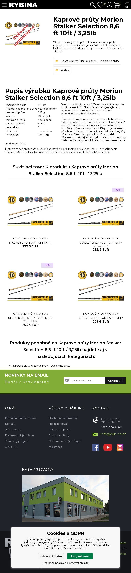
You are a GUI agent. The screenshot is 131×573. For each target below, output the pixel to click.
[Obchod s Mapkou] (65, 498)
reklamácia (56, 447)
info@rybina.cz (113, 434)
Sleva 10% (11, 447)
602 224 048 (111, 427)
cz (127, 3)
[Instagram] (120, 447)
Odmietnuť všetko (51, 556)
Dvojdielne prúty (109, 60)
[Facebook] (95, 447)
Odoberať (115, 380)
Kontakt (10, 423)
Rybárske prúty (69, 60)
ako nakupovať (58, 423)
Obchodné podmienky (63, 418)
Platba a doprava (59, 429)
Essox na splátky (59, 435)
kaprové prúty (88, 60)
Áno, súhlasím (80, 556)
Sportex (64, 70)
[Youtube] (107, 447)
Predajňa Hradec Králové (21, 418)
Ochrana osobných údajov (65, 441)
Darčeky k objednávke (19, 435)
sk (127, 6)
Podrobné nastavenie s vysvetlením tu (66, 563)
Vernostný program (17, 441)
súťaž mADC (13, 429)
